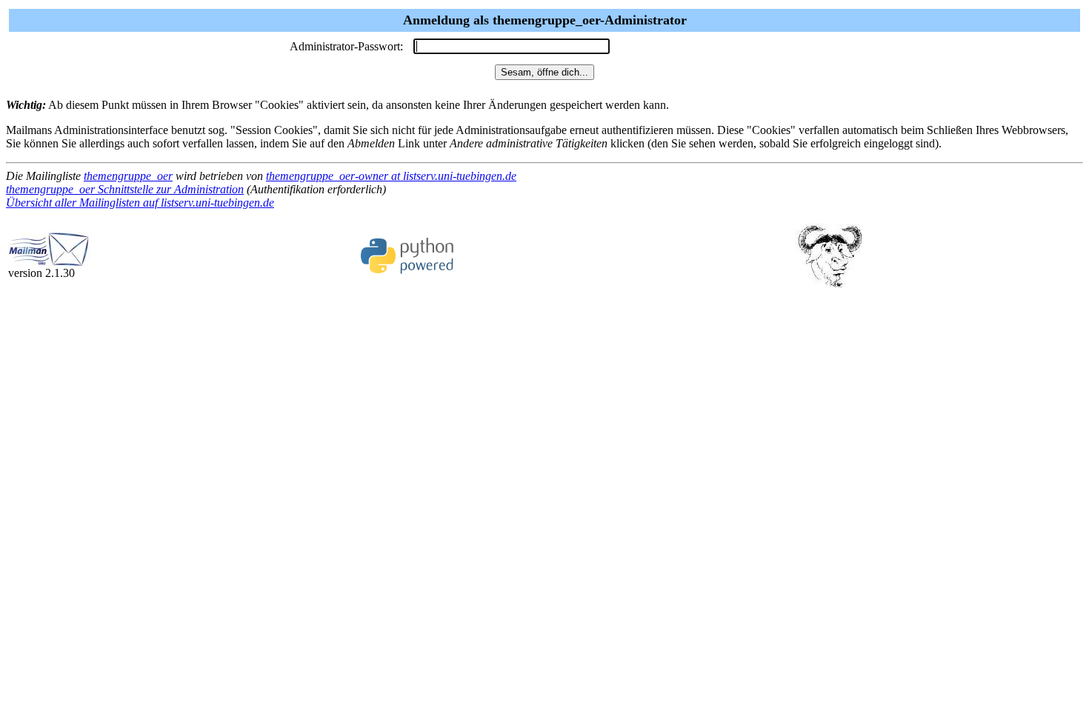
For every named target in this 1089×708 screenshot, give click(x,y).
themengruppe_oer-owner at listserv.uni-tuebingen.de (391, 176)
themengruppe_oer (128, 176)
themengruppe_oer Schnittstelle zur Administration (125, 189)
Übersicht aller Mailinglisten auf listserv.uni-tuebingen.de (140, 202)
